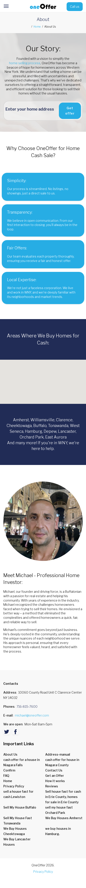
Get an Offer (54, 775)
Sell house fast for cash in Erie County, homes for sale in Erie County (63, 797)
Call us (74, 6)
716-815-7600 (27, 706)
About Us (10, 754)
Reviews (51, 786)
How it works (55, 781)
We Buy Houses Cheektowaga (15, 831)
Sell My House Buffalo (19, 807)
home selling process (24, 63)
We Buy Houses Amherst (63, 818)
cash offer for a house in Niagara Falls (21, 762)
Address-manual (57, 754)
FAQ (6, 775)
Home (37, 26)
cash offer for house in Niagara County (62, 762)
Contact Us (53, 770)
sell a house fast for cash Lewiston (18, 794)
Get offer (70, 110)
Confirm (9, 770)
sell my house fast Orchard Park (59, 810)
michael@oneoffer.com (32, 715)
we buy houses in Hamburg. (58, 831)
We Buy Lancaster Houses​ (17, 841)
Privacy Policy (13, 786)
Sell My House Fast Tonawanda (17, 820)
